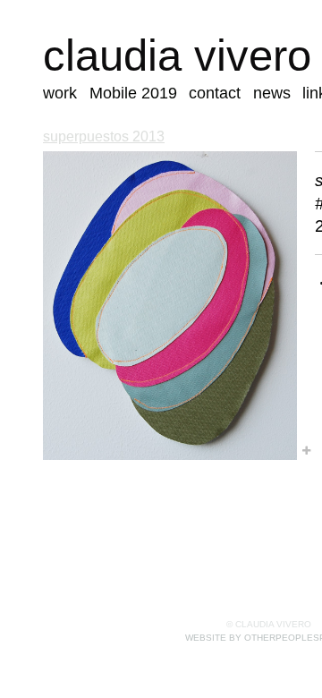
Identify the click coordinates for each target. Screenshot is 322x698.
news (272, 93)
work (60, 93)
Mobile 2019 (133, 93)
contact (215, 93)
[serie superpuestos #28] (170, 305)
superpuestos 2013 (104, 136)
